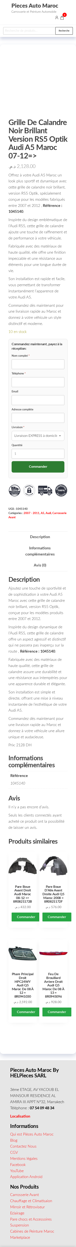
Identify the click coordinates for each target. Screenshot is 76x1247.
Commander (26, 917)
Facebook (18, 1165)
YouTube (17, 1171)
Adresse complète (22, 409)
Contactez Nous (23, 1146)
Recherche (64, 31)
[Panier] (62, 18)
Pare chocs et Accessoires (31, 1219)
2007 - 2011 (31, 513)
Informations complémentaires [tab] (40, 551)
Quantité (17, 445)
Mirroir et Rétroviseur (27, 1207)
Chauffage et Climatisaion (31, 1201)
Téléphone (19, 373)
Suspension (19, 1225)
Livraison (18, 427)
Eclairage (17, 1213)
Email (15, 391)
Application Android (26, 1177)
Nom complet (21, 356)
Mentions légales (24, 1159)
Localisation (20, 1116)
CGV (14, 1153)
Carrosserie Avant (24, 1195)
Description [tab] (40, 537)
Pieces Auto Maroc (34, 6)
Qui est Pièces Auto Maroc (31, 1134)
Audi (48, 513)
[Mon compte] (56, 17)
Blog (13, 1141)
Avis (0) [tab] (40, 565)
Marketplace (20, 1238)
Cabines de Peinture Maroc (32, 1231)
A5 (42, 513)
